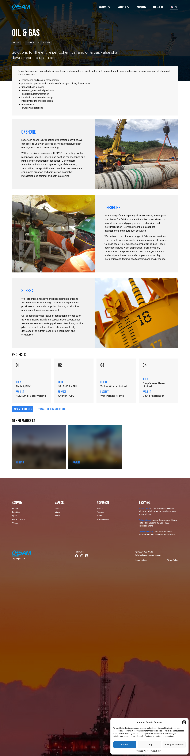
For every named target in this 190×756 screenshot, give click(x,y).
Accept (125, 744)
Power (57, 516)
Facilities (16, 512)
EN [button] (175, 7)
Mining (57, 512)
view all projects (23, 409)
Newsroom (141, 7)
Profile (15, 508)
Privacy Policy (155, 751)
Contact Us (158, 7)
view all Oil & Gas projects (51, 409)
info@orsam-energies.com (149, 555)
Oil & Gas (58, 508)
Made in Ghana (18, 519)
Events (100, 508)
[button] (184, 722)
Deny (149, 744)
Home (16, 42)
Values (15, 523)
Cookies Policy (142, 751)
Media (99, 516)
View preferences (173, 744)
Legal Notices (141, 560)
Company (103, 7)
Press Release (103, 519)
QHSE (14, 516)
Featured (100, 512)
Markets (122, 7)
